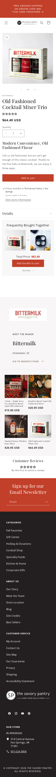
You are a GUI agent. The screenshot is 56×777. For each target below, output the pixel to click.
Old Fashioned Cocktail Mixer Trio (39, 442)
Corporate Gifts (15, 570)
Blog (9, 609)
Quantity (6, 127)
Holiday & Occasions (18, 543)
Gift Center (13, 537)
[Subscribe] (46, 502)
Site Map (11, 654)
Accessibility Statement (20, 681)
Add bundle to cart (28, 263)
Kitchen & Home (16, 563)
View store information (18, 199)
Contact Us (13, 648)
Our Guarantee (15, 661)
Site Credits (13, 615)
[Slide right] (34, 89)
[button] (6, 22)
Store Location (15, 602)
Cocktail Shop (14, 550)
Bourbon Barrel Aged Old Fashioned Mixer (39, 402)
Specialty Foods (15, 557)
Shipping (11, 674)
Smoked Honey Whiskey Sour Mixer (16, 442)
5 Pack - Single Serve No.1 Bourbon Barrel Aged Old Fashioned (14, 403)
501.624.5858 (18, 751)
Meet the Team (15, 596)
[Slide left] (21, 89)
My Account (13, 641)
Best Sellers (13, 622)
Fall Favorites (14, 530)
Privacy (10, 668)
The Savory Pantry (39, 768)
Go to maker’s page (26, 361)
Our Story (12, 589)
